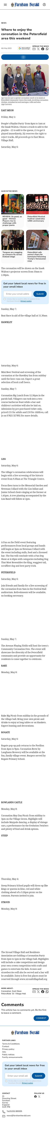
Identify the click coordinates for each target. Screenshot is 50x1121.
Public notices (8, 1054)
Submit (40, 293)
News (3, 23)
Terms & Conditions (11, 1044)
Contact (5, 1046)
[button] (5, 4)
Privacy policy (8, 1049)
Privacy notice (26, 301)
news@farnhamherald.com (19, 1116)
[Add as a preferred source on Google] (24, 48)
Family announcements (12, 1057)
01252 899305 (16, 1111)
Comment (41, 1018)
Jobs (4, 1052)
